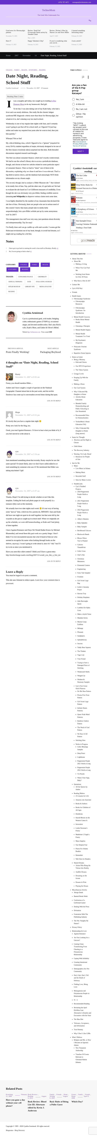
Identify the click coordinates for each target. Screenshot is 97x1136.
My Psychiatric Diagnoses (81, 341)
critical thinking (15, 282)
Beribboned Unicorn (84, 530)
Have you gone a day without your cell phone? (15, 1103)
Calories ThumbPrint (81, 546)
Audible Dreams (81, 872)
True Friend (81, 659)
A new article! (76, 41)
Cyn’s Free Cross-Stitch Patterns (82, 687)
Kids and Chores (81, 362)
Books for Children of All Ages (83, 809)
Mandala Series (82, 618)
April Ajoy (74, 230)
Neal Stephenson (82, 200)
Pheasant (80, 632)
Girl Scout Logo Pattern (82, 703)
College (9, 70)
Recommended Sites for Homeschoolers (82, 416)
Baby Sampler (82, 527)
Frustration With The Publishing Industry (81, 915)
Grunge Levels (79, 374)
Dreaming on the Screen (81, 877)
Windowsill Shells (83, 672)
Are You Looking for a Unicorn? (81, 939)
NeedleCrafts (78, 484)
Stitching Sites (80, 740)
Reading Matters (79, 793)
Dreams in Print (81, 882)
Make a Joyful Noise (84, 614)
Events (74, 1094)
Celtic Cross (81, 551)
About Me (77, 261)
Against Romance (80, 934)
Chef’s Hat (81, 555)
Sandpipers (81, 636)
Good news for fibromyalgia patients (15, 31)
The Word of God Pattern (83, 729)
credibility (42, 277)
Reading (42, 70)
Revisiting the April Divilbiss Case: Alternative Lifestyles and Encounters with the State (82, 1011)
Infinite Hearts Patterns (82, 709)
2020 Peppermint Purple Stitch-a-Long (83, 494)
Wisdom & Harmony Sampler (83, 681)
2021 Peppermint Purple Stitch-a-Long (83, 503)
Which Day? (77, 1101)
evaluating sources (44, 282)
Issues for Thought (78, 437)
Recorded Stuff (81, 476)
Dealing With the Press (81, 907)
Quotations (77, 784)
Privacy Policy (77, 927)
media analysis (45, 286)
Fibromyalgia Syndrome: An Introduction (80, 310)
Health (24, 70)
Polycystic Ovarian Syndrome (80, 348)
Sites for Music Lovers (83, 480)
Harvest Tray (81, 593)
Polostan (79, 198)
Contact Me (76, 284)
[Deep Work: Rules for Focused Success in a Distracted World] (73, 190)
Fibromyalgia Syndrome (82, 299)
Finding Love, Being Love (81, 985)
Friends (74, 292)
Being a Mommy (79, 360)
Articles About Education (80, 398)
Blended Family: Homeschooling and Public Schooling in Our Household (82, 407)
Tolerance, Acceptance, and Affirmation (81, 1024)
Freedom (80, 577)
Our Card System (79, 388)
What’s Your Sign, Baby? (83, 779)
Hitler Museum (14, 286)
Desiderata (79, 814)
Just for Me (76, 463)
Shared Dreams (79, 863)
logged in (19, 575)
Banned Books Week (81, 896)
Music (76, 466)
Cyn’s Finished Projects (81, 488)
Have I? (8, 41)
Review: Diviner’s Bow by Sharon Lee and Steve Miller (59, 31)
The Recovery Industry (81, 450)
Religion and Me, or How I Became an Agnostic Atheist (82, 1042)
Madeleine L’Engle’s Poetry (82, 836)
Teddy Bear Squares (84, 647)
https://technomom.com (33, 332)
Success (79, 643)
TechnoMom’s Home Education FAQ (83, 423)
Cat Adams (80, 178)
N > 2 (76, 1000)
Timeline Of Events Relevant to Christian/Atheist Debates (82, 1058)
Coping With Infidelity (81, 958)
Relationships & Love (79, 931)
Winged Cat (81, 676)
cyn (16, 451)
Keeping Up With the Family (81, 379)
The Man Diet (78, 1019)
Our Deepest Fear (81, 845)
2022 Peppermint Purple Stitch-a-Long (83, 512)
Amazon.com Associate (83, 800)
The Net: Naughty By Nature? (81, 922)
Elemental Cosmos (83, 565)
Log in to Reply (54, 401)
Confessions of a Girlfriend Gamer (80, 901)
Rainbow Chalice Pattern (83, 722)
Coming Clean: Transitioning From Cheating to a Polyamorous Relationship (80, 949)
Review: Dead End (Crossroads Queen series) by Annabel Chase (37, 32)
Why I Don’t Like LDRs (82, 1033)
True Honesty (78, 1029)
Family (17, 70)
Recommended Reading (82, 1004)
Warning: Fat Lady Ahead (82, 454)
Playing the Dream (82, 886)
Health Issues (76, 296)
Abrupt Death (78, 892)
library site (30, 286)
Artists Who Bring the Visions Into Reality (83, 867)
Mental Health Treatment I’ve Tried (83, 335)
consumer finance (25, 277)
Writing (52, 1096)
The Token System (82, 370)
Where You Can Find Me (83, 269)
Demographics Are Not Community (81, 970)
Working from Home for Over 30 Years (83, 275)
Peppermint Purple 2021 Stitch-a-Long (83, 762)
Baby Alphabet (82, 523)
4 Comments (44, 88)
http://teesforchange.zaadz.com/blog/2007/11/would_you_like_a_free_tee (33, 555)
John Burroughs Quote (82, 602)
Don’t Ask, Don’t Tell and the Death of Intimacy (81, 977)
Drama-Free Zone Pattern (83, 696)
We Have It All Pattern (82, 735)
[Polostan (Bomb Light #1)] (73, 202)
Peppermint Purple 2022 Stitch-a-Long (83, 769)
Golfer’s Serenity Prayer (83, 588)
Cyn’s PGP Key (77, 288)
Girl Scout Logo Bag (82, 582)
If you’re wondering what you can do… (58, 42)
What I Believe (77, 1037)
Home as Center (77, 357)
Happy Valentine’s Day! (36, 41)
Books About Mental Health (82, 321)
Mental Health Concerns (82, 317)
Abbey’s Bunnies (83, 519)
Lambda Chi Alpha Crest (83, 609)
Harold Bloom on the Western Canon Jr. (83, 819)
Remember (79, 855)
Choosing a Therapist (83, 326)
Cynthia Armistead (12, 88)
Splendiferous (82, 640)
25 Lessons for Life (82, 796)
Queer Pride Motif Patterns (83, 716)
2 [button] (49, 182)
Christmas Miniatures (80, 560)
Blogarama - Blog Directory (15, 1130)
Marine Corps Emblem (81, 623)
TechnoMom (48, 10)
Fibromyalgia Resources (80, 302)
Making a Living (81, 264)
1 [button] (15, 133)
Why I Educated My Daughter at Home (80, 393)
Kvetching (33, 70)
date (29, 282)
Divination (77, 910)
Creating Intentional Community (80, 963)
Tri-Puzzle (80, 774)
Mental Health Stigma (83, 330)
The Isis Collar (81, 175)
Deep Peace (81, 753)
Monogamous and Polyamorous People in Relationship (81, 993)
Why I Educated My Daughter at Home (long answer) (82, 430)
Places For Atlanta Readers (82, 850)
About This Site (77, 259)
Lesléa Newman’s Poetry (81, 829)
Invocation (79, 824)
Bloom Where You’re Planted (82, 539)
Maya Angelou (80, 841)
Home (66, 1094)
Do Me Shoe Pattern (84, 691)
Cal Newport (81, 191)
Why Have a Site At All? (82, 281)
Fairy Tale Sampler (83, 573)
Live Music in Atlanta (83, 468)
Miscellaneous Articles (79, 890)
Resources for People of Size (83, 458)
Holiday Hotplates (83, 597)
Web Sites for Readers (83, 859)
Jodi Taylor (80, 212)
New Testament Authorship (81, 1049)
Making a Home (79, 384)
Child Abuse (78, 446)
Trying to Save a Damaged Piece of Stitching (83, 665)
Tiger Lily (80, 655)
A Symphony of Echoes (85, 209)
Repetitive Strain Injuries (82, 353)
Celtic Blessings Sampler (82, 748)
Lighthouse (81, 757)
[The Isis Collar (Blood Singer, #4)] (73, 180)
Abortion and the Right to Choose (82, 441)
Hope (17, 412)
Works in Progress (82, 744)
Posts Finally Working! (17, 350)
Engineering (81, 569)
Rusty (17, 374)
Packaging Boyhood (50, 350)
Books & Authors (81, 804)
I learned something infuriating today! (78, 31)
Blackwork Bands (83, 534)
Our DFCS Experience (83, 366)
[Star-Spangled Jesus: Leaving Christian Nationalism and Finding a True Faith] (73, 226)
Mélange (80, 628)
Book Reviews (32, 1094)
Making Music (80, 472)
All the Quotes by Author (81, 788)
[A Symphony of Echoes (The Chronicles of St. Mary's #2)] (73, 214)
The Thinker (81, 651)
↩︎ (57, 248)
